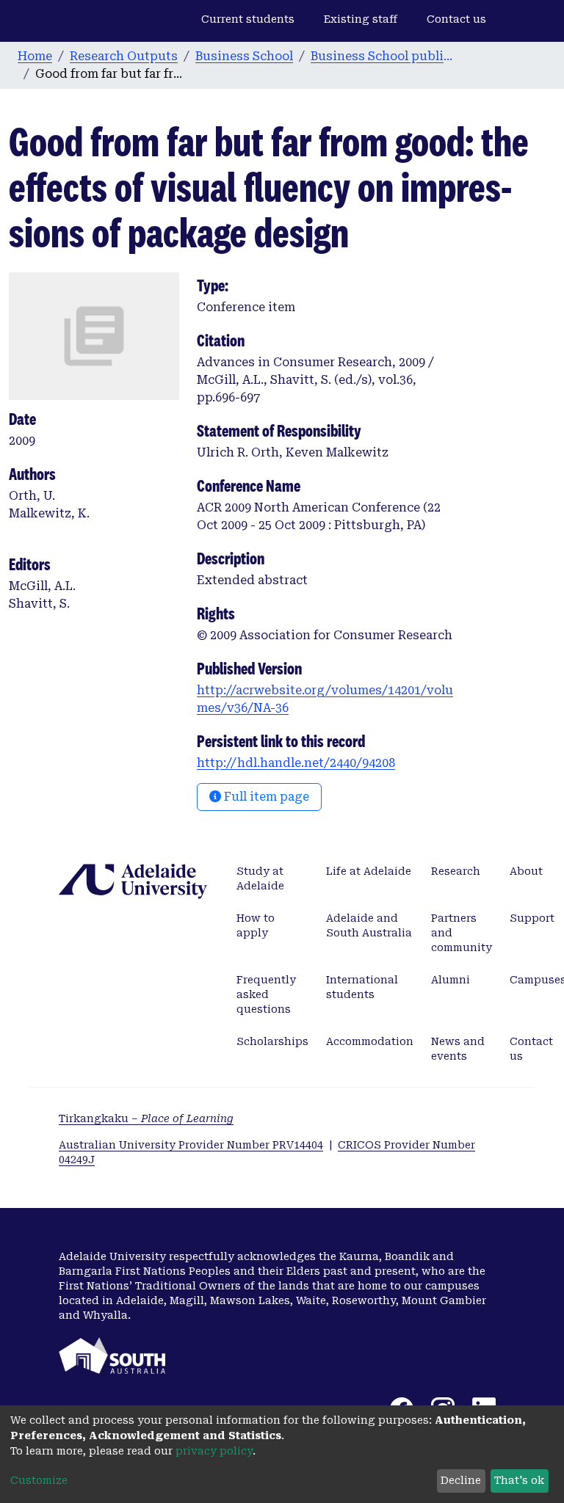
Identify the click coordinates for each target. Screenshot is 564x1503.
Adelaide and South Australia (369, 925)
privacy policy (214, 1451)
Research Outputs (124, 56)
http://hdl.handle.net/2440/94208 (296, 763)
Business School (244, 56)
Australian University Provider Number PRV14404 (191, 1145)
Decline (461, 1480)
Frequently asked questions (266, 994)
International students (362, 987)
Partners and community (461, 932)
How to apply (255, 925)
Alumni (450, 980)
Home (35, 56)
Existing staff (360, 19)
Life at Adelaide (368, 871)
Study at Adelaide (260, 878)
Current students (247, 19)
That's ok (519, 1480)
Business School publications (384, 56)
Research (455, 871)
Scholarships (272, 1041)
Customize (39, 1480)
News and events (458, 1049)
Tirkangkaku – (146, 1118)
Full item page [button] (265, 797)
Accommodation (369, 1041)
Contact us (456, 19)
